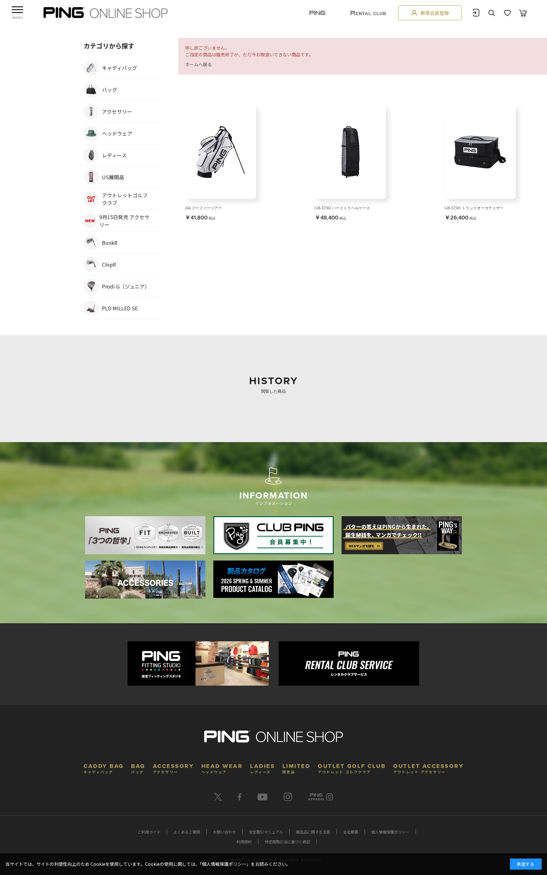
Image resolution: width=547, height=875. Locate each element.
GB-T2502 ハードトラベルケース (342, 208)
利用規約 (244, 841)
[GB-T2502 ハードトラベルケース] (350, 152)
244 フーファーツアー (203, 208)
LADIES (262, 768)
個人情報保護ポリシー (390, 831)
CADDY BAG (104, 768)
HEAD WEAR (222, 768)
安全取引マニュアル (266, 831)
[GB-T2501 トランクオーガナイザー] (480, 152)
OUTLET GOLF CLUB (352, 768)
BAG (138, 768)
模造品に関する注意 (313, 831)
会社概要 (350, 831)
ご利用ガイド (149, 831)
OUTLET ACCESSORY (428, 768)
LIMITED (296, 768)
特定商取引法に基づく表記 (287, 841)
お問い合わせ (224, 831)
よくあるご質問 (186, 831)
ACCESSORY (173, 768)
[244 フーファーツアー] (220, 152)
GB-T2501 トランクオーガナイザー (474, 208)
